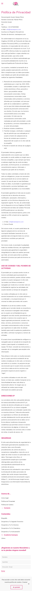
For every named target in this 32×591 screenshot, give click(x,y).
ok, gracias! (16, 587)
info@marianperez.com (13, 29)
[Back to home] (16, 3)
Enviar (3, 571)
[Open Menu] (2, 3)
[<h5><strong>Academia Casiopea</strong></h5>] (2, 535)
